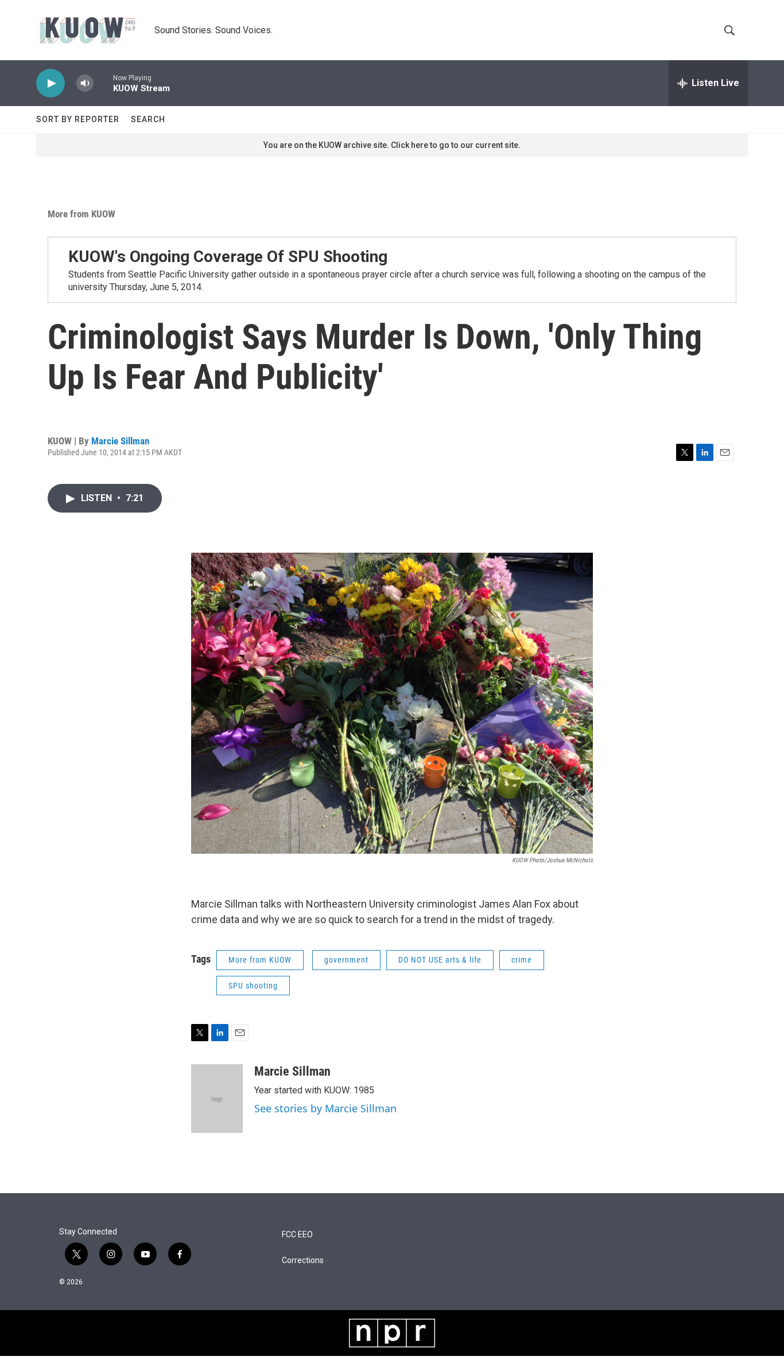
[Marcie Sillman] (217, 1098)
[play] (50, 83)
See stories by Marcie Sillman (325, 1108)
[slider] (103, 83)
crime (521, 959)
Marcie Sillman (120, 441)
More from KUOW (81, 214)
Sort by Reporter (77, 119)
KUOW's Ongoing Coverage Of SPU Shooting (227, 256)
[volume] (85, 83)
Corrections (303, 1260)
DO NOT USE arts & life (440, 959)
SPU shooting (253, 985)
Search (148, 119)
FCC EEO (297, 1234)
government (346, 959)
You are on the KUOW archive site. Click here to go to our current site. (392, 145)
